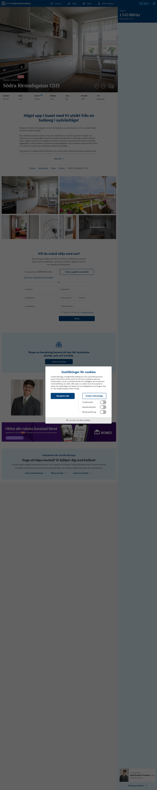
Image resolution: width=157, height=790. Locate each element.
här (77, 388)
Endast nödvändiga (94, 396)
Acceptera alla (62, 396)
